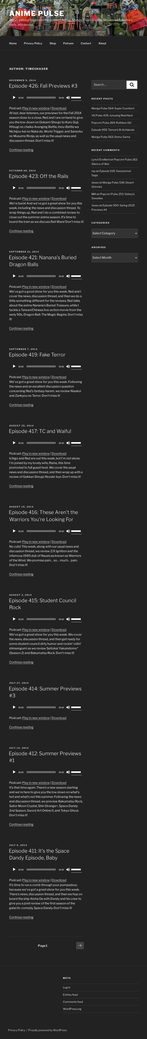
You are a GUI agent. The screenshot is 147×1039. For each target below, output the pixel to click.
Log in (66, 987)
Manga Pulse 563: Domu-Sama (110, 136)
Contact (86, 43)
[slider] (76, 97)
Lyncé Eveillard (100, 159)
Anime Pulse (37, 13)
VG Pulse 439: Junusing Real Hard (112, 115)
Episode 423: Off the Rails (38, 176)
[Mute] (68, 98)
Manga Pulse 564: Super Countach (112, 108)
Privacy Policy (33, 43)
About (102, 43)
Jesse (94, 182)
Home (13, 43)
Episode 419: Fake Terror (37, 355)
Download (59, 108)
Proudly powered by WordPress (47, 1030)
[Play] (14, 98)
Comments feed (73, 1001)
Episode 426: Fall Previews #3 (43, 86)
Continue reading (21, 150)
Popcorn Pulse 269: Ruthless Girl (111, 122)
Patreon (68, 43)
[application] (46, 97)
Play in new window (36, 108)
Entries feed (70, 994)
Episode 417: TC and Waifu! (40, 431)
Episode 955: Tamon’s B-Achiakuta (112, 129)
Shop (53, 43)
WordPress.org (72, 1008)
